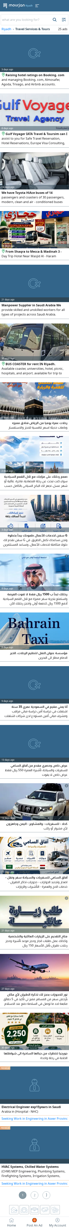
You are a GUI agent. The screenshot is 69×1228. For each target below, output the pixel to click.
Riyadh (6, 29)
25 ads (62, 29)
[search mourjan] (54, 19)
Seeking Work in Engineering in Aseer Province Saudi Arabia (34, 1118)
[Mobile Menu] (37, 5)
